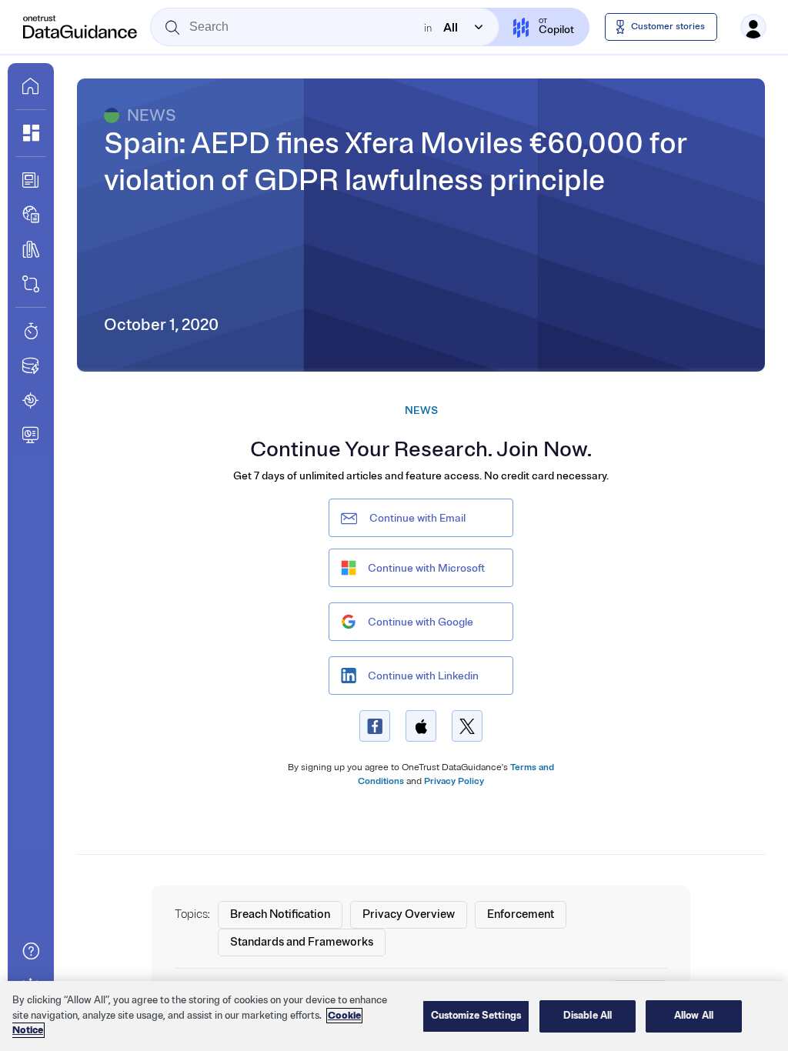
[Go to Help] (30, 951)
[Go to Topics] (30, 249)
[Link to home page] (30, 86)
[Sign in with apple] (421, 726)
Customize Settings (476, 1015)
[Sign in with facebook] (374, 726)
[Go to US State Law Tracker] (30, 400)
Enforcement (520, 914)
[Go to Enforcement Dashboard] (30, 434)
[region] (394, 1016)
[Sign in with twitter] (467, 726)
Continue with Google (420, 622)
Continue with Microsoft (426, 568)
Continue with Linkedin (423, 675)
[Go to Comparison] (30, 284)
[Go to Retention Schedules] (30, 330)
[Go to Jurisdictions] (30, 214)
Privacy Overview (408, 914)
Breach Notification (280, 914)
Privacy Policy (454, 781)
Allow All (693, 1015)
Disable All (587, 1015)
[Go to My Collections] (30, 133)
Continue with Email (417, 518)
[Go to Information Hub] (30, 180)
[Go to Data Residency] (30, 365)
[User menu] (753, 26)
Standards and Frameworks (301, 942)
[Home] (81, 26)
